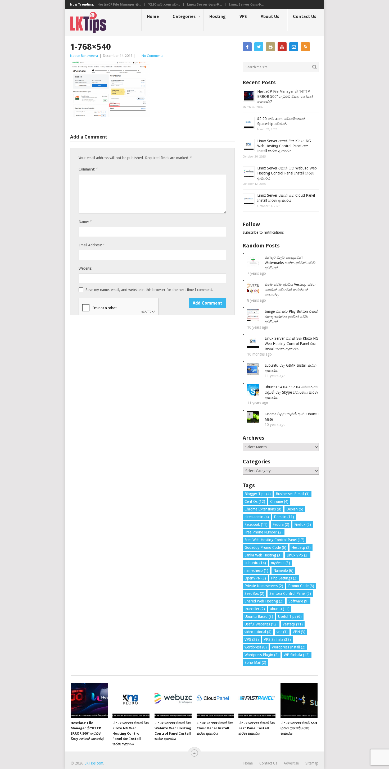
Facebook (256, 524)
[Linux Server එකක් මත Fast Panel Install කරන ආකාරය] (256, 700)
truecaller (255, 609)
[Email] (293, 46)
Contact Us (304, 16)
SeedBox (254, 593)
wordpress (256, 647)
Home (153, 16)
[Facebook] (247, 46)
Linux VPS (298, 555)
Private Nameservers (264, 586)
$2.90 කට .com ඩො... (164, 4)
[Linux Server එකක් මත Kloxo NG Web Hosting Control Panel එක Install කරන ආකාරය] (131, 700)
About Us (270, 16)
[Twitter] (258, 46)
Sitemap (311, 763)
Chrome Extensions (263, 509)
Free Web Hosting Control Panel (274, 540)
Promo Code (301, 586)
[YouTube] (282, 46)
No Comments (152, 56)
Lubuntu (255, 563)
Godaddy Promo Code (265, 547)
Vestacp (293, 624)
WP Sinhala (297, 655)
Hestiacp (301, 547)
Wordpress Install (288, 647)
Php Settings (284, 578)
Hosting (217, 16)
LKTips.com (93, 763)
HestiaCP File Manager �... (119, 4)
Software (298, 601)
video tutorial (258, 632)
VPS (243, 16)
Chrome (279, 501)
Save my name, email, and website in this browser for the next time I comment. (149, 290)
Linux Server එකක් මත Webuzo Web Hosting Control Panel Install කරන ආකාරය (287, 173)
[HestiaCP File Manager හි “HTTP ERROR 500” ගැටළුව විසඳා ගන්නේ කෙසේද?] (89, 700)
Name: (85, 221)
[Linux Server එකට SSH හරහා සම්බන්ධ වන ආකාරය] (299, 700)
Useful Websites (261, 624)
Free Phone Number (264, 532)
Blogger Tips (258, 494)
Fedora (281, 524)
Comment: (88, 169)
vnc (282, 632)
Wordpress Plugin (262, 655)
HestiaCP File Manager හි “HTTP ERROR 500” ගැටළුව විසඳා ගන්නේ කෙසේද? (285, 96)
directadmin (257, 517)
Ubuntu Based (259, 616)
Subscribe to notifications (263, 232)
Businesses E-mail (293, 494)
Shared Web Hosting (264, 601)
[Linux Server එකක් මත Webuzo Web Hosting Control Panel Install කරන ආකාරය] (173, 700)
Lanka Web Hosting (263, 555)
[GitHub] (270, 46)
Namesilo (283, 570)
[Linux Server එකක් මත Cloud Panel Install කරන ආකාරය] (215, 700)
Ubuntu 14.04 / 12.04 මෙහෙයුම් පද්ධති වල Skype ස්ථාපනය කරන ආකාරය (291, 392)
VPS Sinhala (277, 639)
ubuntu (280, 609)
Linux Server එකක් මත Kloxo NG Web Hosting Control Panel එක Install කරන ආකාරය (284, 146)
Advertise (291, 763)
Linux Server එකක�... (204, 4)
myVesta (280, 563)
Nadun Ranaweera (84, 56)
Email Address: (92, 244)
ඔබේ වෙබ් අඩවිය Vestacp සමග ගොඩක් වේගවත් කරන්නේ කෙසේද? (290, 289)
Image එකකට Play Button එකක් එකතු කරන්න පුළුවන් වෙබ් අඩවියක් (291, 316)
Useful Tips (290, 616)
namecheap (256, 570)
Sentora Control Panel (290, 593)
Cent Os (255, 501)
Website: (85, 268)
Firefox (302, 524)
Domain (284, 517)
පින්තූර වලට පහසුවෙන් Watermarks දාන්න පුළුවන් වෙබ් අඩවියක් (290, 262)
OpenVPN (255, 578)
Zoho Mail (255, 662)
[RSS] (305, 46)
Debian (294, 509)
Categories (184, 16)
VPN (299, 632)
